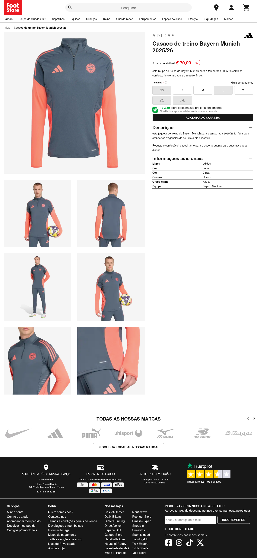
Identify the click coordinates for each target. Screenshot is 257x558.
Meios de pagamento (62, 534)
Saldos (8, 19)
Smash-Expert (141, 521)
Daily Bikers (113, 516)
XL (243, 90)
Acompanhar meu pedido (24, 521)
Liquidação (211, 19)
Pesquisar (128, 7)
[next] (254, 419)
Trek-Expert (140, 543)
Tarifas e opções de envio (65, 539)
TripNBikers (140, 548)
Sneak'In (138, 525)
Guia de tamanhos (242, 82)
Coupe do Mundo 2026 (32, 19)
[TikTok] (189, 543)
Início (7, 27)
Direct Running (115, 521)
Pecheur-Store (141, 516)
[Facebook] (168, 543)
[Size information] (166, 82)
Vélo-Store (139, 552)
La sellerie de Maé (117, 548)
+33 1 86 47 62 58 (46, 491)
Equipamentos (147, 19)
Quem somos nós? (60, 512)
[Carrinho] (246, 7)
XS (162, 90)
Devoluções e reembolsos (65, 525)
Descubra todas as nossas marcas (128, 447)
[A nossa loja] (216, 7)
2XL (162, 100)
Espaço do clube (172, 19)
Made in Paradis (115, 552)
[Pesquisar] (70, 7)
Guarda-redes (124, 19)
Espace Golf (113, 530)
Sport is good (141, 534)
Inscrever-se (233, 520)
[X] (200, 543)
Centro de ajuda (17, 516)
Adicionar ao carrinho (203, 117)
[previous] (248, 419)
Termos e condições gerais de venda (72, 521)
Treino (106, 19)
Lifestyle (193, 19)
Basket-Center (114, 512)
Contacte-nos (46, 479)
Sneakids (138, 530)
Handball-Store (115, 539)
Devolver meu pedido (21, 525)
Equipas (75, 19)
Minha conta (15, 512)
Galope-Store (113, 534)
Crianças (91, 19)
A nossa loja (56, 548)
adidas (164, 35)
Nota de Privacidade (61, 543)
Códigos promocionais (22, 530)
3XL (182, 100)
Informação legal (59, 530)
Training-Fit (140, 539)
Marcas (228, 19)
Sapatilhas (58, 19)
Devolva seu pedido (154, 482)
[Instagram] (179, 543)
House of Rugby (115, 543)
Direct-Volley (113, 525)
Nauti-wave (140, 512)
